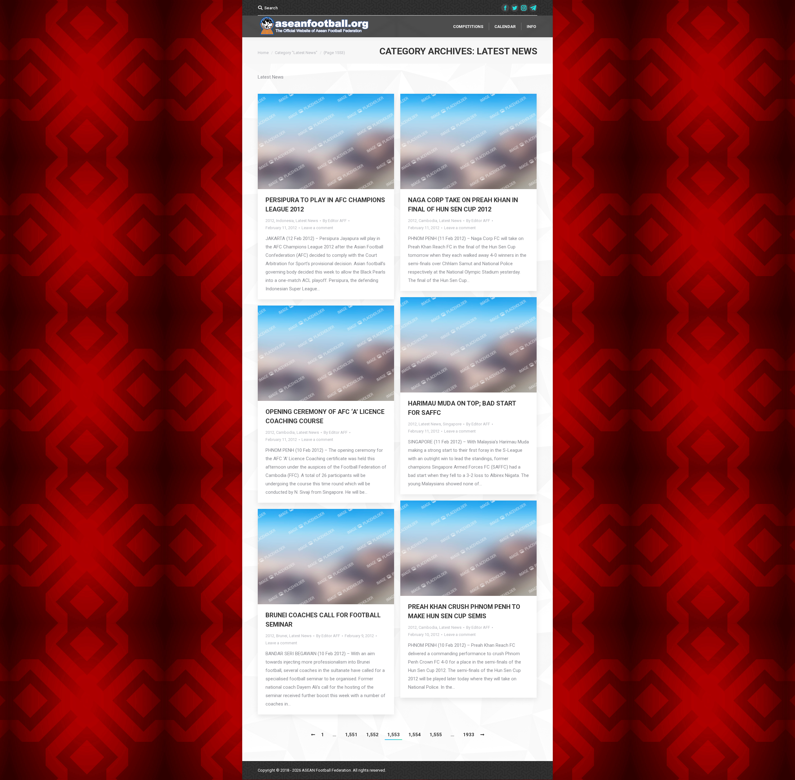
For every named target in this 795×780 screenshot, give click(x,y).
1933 (468, 734)
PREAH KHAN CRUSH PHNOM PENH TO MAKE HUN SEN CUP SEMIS (464, 611)
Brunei (281, 635)
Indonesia (285, 220)
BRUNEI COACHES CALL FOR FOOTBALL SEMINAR (323, 619)
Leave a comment (317, 227)
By (335, 220)
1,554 (414, 734)
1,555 (435, 734)
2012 (270, 220)
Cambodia (428, 220)
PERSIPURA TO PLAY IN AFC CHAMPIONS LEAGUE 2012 (325, 204)
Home (263, 52)
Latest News (307, 220)
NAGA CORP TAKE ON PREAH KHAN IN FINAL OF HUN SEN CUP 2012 (463, 204)
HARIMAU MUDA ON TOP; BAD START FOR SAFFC (462, 408)
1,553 (393, 734)
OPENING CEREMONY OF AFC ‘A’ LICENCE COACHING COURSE (325, 416)
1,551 (351, 734)
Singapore (452, 424)
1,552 (372, 734)
